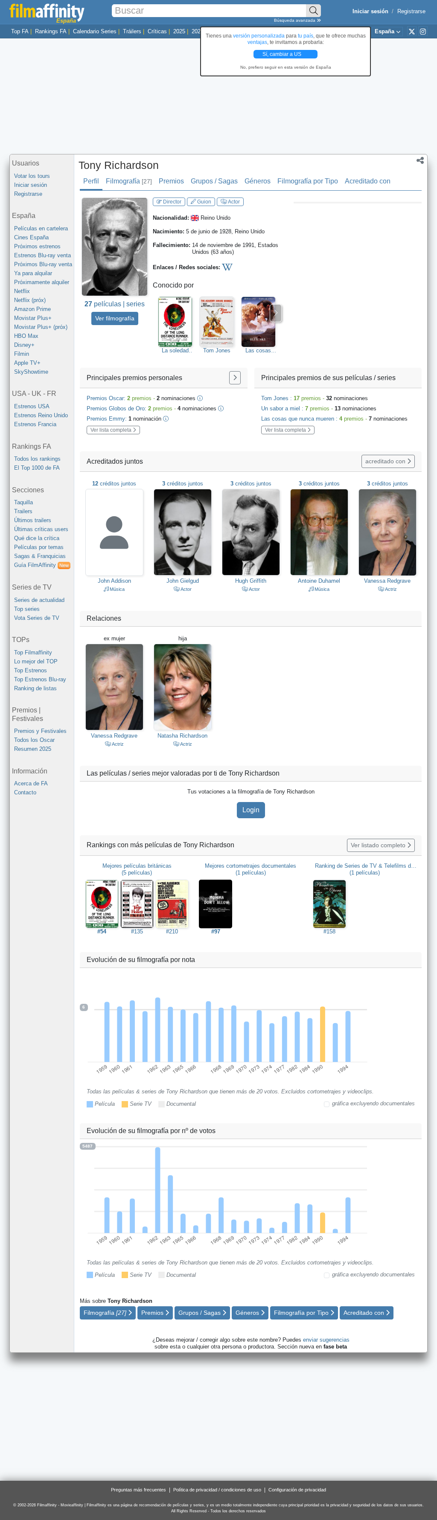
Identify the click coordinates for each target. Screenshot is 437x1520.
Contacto (25, 792)
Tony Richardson (119, 165)
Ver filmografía (114, 318)
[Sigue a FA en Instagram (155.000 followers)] (423, 31)
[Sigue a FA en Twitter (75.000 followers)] (412, 31)
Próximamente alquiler (41, 282)
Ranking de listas (35, 688)
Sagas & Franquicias (40, 556)
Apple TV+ (27, 363)
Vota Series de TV (36, 618)
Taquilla (23, 502)
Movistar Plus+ (33, 318)
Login (250, 810)
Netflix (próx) (30, 300)
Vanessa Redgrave (387, 581)
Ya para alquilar (33, 273)
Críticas (157, 31)
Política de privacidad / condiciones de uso (217, 1489)
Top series (27, 609)
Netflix (22, 291)
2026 (198, 31)
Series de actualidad (39, 600)
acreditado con (386, 461)
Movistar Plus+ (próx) (40, 327)
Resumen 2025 (32, 749)
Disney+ (24, 345)
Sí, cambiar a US (282, 54)
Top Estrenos (30, 670)
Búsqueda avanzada (295, 20)
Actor (233, 202)
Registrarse (411, 11)
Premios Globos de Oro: (151, 408)
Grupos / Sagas (214, 181)
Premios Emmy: (124, 419)
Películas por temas (39, 547)
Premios (171, 181)
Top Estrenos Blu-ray (40, 679)
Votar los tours (32, 176)
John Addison (114, 581)
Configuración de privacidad (297, 1489)
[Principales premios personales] (235, 377)
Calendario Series (95, 31)
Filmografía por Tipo (307, 181)
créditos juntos (114, 483)
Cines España (31, 237)
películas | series (114, 304)
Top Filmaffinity (33, 652)
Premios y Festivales (40, 731)
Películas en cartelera (41, 228)
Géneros (258, 181)
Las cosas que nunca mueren (258, 350)
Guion (203, 202)
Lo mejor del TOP (36, 661)
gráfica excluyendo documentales (373, 1103)
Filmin (21, 354)
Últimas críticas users (41, 529)
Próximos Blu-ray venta (43, 264)
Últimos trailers (32, 520)
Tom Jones (216, 350)
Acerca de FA (31, 783)
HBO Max (26, 336)
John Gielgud (182, 581)
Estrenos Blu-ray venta (42, 255)
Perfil (91, 181)
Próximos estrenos (37, 246)
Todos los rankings (37, 459)
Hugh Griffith (250, 581)
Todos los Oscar (34, 740)
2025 (179, 31)
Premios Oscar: (141, 398)
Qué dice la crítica (36, 538)
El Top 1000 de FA (37, 468)
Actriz (390, 589)
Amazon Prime (32, 309)
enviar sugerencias (326, 1340)
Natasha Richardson (182, 735)
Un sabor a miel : (318, 408)
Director (171, 202)
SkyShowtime (31, 372)
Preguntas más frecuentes (138, 1489)
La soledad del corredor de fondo (175, 350)
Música (116, 589)
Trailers (23, 511)
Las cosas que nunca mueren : (334, 419)
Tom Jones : (314, 398)
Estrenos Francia (35, 424)
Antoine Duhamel (319, 581)
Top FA (20, 31)
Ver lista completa (111, 430)
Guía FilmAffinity (41, 565)
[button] (420, 161)
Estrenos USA (32, 406)
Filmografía (129, 181)
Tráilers (132, 31)
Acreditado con (367, 181)
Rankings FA (51, 31)
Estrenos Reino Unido (41, 415)
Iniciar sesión (30, 185)
